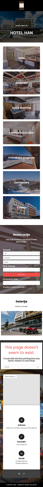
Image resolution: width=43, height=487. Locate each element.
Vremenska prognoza (21, 157)
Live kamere (21, 182)
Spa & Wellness (21, 107)
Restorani (22, 83)
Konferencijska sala (21, 132)
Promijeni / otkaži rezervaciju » (14, 287)
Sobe (21, 58)
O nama (21, 207)
